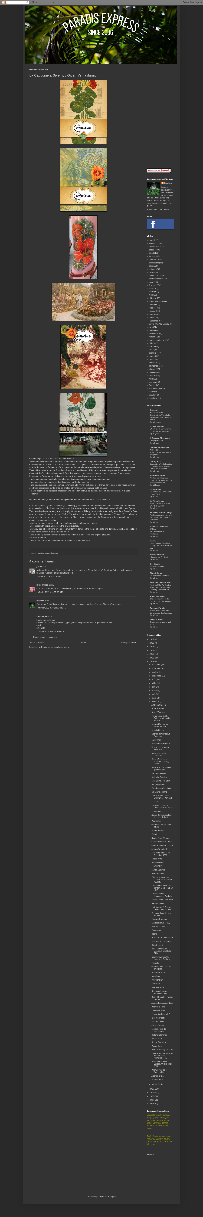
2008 (152, 1096)
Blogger (112, 1196)
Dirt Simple (155, 564)
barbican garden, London (162, 845)
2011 (152, 661)
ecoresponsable (156, 279)
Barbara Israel (157, 903)
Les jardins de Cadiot (160, 781)
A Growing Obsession (160, 438)
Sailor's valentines (159, 1035)
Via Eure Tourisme (37, 537)
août (154, 679)
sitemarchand (155, 388)
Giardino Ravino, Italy (160, 923)
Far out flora (156, 1039)
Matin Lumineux (157, 555)
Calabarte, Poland (159, 792)
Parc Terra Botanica (65, 470)
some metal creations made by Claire (72, 540)
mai (153, 690)
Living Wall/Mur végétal (159, 324)
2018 (152, 643)
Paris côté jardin (157, 475)
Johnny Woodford (159, 849)
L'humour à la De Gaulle (159, 557)
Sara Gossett (157, 945)
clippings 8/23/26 (156, 441)
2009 (152, 1092)
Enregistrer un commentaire (45, 637)
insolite (152, 311)
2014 (152, 650)
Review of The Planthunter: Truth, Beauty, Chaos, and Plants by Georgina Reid (160, 587)
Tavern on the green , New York (160, 748)
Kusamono (156, 930)
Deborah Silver (157, 1021)
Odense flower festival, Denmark (161, 735)
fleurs (151, 292)
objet (151, 343)
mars (154, 698)
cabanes (153, 269)
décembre (156, 665)
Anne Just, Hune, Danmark (158, 754)
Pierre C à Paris (158, 1007)
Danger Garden (157, 426)
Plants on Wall (157, 874)
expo (151, 282)
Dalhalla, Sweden (159, 777)
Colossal (154, 410)
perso (151, 356)
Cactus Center (157, 1025)
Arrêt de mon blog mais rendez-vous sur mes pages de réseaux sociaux (161, 480)
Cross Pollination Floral (161, 842)
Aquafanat (155, 976)
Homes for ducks (158, 973)
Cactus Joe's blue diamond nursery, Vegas (160, 761)
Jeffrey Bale (155, 461)
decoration (153, 276)
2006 (152, 1104)
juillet (154, 683)
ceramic (152, 272)
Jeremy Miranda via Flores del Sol (159, 725)
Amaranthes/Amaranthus (162, 1003)
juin (153, 687)
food (151, 295)
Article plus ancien (128, 643)
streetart (152, 395)
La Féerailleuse (157, 501)
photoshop (153, 366)
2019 (152, 639)
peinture (152, 353)
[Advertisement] (160, 116)
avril (154, 694)
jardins (152, 314)
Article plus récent (38, 643)
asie (151, 253)
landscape (153, 321)
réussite (152, 375)
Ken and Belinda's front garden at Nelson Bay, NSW (162, 887)
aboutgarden (42, 616)
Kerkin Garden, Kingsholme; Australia (162, 895)
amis (151, 240)
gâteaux (152, 298)
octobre (155, 672)
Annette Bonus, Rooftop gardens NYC (161, 768)
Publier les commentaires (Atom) (55, 647)
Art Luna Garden (158, 705)
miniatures (153, 334)
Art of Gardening (157, 596)
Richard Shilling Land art (162, 1050)
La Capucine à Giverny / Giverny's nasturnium (161, 908)
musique (153, 337)
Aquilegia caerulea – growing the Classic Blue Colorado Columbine (161, 517)
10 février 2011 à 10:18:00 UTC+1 (51, 608)
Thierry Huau (90, 511)
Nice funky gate (158, 1018)
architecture (154, 247)
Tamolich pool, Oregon (161, 941)
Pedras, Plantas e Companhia (159, 1071)
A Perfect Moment (157, 566)
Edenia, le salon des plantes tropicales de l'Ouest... (161, 879)
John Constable (158, 831)
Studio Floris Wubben (160, 838)
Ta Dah (154, 801)
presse (152, 372)
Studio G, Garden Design (161, 513)
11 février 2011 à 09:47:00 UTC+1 (50, 631)
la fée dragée (42, 585)
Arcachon (155, 984)
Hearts (154, 934)
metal (151, 330)
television (153, 398)
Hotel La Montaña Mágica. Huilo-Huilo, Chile (161, 951)
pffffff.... (152, 359)
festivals (152, 285)
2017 (152, 647)
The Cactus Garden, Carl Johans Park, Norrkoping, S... (162, 1055)
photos (152, 363)
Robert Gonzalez (158, 1042)
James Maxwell (158, 870)
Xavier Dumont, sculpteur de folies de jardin (162, 816)
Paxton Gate (156, 1046)
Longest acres (156, 620)
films (151, 288)
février (155, 702)
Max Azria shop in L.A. (160, 1014)
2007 (152, 1100)
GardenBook (155, 489)
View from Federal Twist (160, 582)
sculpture (153, 382)
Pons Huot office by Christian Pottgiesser (161, 806)
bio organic (154, 263)
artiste (151, 250)
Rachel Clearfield (159, 773)
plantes (152, 369)
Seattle (152, 385)
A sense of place (158, 1076)
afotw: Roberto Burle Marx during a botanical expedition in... (161, 545)
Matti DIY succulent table (162, 937)
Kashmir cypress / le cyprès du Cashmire (161, 958)
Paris (151, 350)
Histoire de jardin (156, 301)
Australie (153, 256)
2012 (152, 658)
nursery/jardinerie (51, 553)
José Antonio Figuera (160, 743)
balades (41, 553)
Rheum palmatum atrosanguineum (159, 992)
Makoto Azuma (157, 987)
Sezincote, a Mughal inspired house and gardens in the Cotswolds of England (161, 466)
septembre (156, 676)
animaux (153, 243)
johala (39, 566)
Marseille (155, 963)
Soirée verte (156, 859)
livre (151, 327)
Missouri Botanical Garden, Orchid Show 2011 (161, 1064)
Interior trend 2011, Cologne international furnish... (162, 718)
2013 (152, 654)
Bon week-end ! (158, 862)
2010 (152, 1089)
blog (151, 266)
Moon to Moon (157, 708)
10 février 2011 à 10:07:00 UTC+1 (51, 592)
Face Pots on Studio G (161, 788)
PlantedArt (155, 821)
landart (152, 317)
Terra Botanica (125, 511)
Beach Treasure (158, 712)
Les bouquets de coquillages (158, 1030)
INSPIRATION (157, 811)
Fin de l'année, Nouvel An (159, 576)
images (152, 308)
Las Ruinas (156, 740)
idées (151, 305)
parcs (151, 347)
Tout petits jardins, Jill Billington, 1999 (160, 854)
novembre (156, 668)
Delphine (40, 601)
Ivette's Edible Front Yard (162, 900)
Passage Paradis (157, 608)
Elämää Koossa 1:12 (160, 926)
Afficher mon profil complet (158, 209)
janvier (155, 1084)
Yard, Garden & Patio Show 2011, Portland (161, 797)
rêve (151, 379)
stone (151, 392)
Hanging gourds (158, 784)
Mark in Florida (157, 730)
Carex (153, 541)
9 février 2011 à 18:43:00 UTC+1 (50, 576)
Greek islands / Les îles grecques (161, 968)
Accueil (83, 643)
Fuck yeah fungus (159, 919)
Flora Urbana (156, 573)
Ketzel (154, 834)
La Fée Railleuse (102, 499)
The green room (158, 1010)
